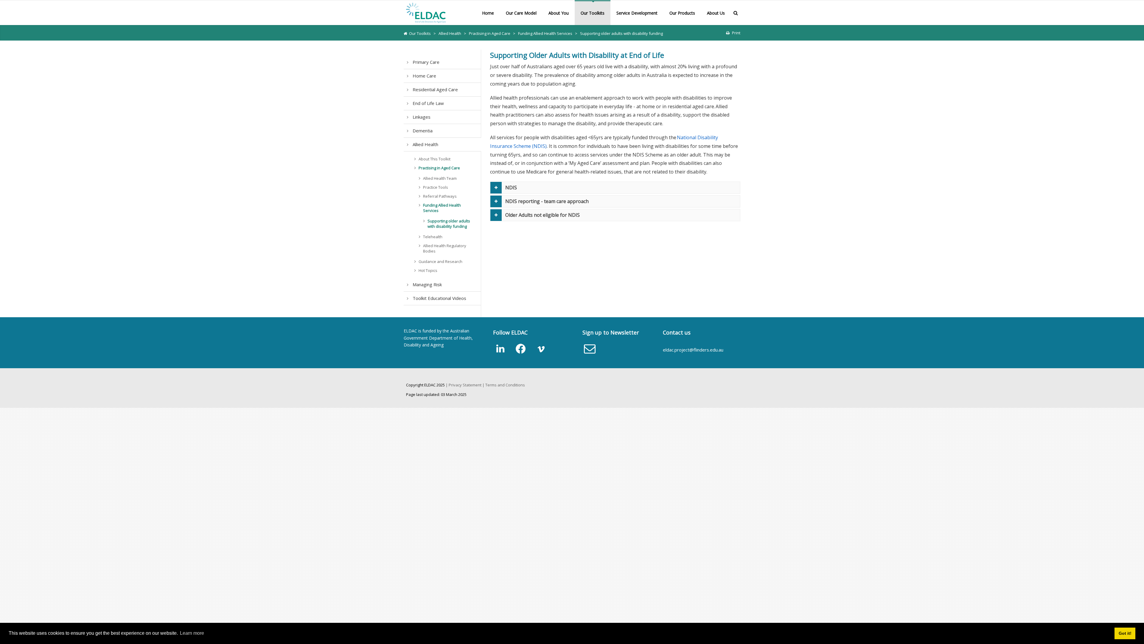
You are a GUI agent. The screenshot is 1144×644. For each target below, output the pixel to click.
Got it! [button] (1125, 633)
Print (736, 32)
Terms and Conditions (505, 385)
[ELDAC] (426, 12)
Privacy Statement (465, 385)
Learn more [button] (192, 633)
